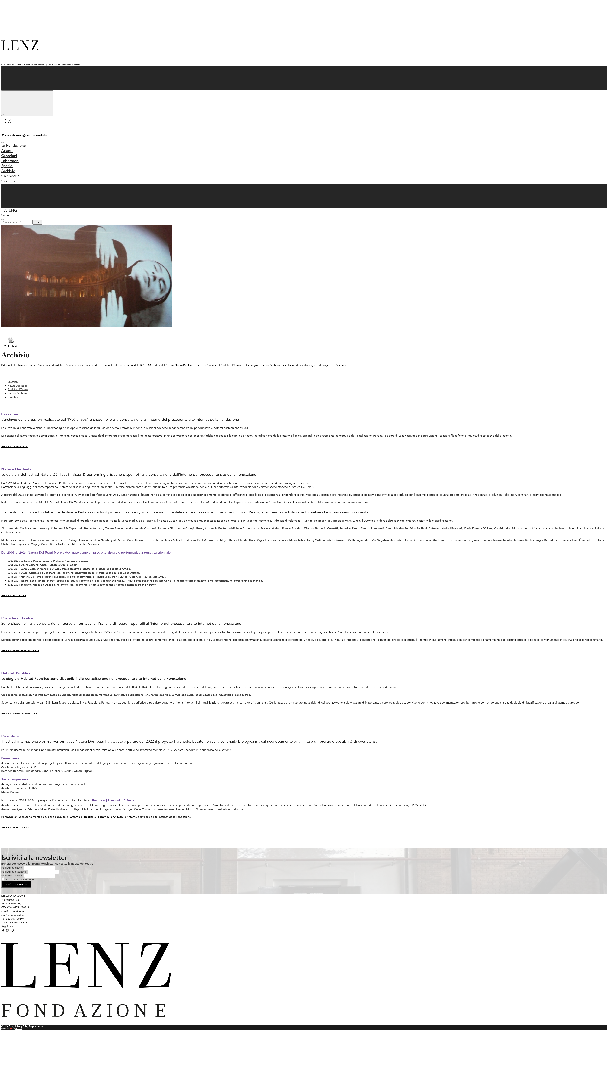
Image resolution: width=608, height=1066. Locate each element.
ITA (4, 211)
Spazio (48, 65)
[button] (3, 61)
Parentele (13, 397)
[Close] (2, 219)
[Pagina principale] (20, 49)
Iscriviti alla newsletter (16, 884)
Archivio (56, 65)
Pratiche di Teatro (18, 389)
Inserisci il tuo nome (12, 868)
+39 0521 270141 (16, 919)
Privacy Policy (21, 1026)
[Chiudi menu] (2, 142)
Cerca (37, 222)
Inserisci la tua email (12, 875)
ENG (13, 211)
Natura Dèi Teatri (17, 386)
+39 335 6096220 (18, 923)
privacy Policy (28, 879)
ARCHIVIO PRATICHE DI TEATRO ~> (20, 651)
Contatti (76, 65)
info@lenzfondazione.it (14, 911)
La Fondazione (8, 65)
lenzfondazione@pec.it (14, 915)
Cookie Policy (8, 1026)
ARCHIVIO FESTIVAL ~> (13, 596)
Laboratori (39, 65)
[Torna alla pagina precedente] (11, 342)
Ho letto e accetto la (19, 879)
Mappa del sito (36, 1026)
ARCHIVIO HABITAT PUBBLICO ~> (19, 713)
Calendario (66, 65)
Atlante (20, 65)
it (3, 114)
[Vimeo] (12, 931)
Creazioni (28, 65)
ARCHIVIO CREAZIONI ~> (14, 447)
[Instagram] (8, 931)
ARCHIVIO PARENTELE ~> (15, 828)
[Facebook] (3, 931)
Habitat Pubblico (17, 393)
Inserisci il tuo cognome (14, 871)
